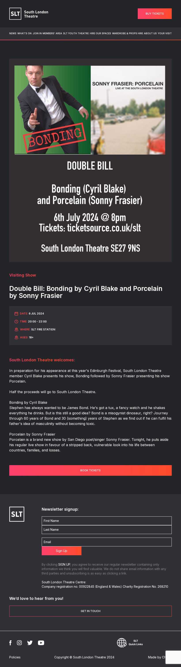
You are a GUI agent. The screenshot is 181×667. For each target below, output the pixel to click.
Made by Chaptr (160, 657)
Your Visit (165, 33)
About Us (150, 33)
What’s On (24, 33)
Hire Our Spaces (100, 33)
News (12, 33)
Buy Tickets (155, 13)
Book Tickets (90, 470)
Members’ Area (52, 33)
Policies (15, 657)
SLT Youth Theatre (76, 33)
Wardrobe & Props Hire (127, 33)
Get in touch (90, 611)
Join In (37, 33)
